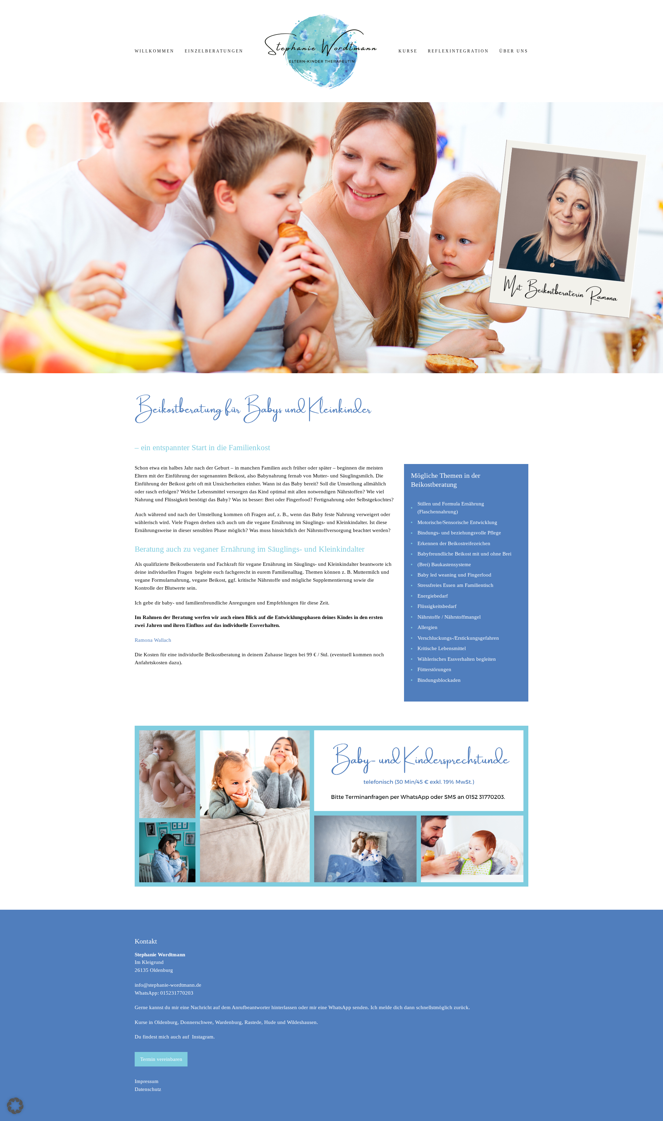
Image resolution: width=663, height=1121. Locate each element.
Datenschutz (148, 1089)
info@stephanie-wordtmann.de (168, 985)
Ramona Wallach (153, 640)
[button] (15, 1106)
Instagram (202, 1037)
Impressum (146, 1081)
